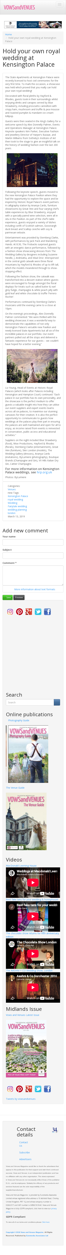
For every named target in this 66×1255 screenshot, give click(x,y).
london (11, 513)
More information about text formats (34, 589)
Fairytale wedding (17, 506)
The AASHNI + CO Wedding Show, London (29, 970)
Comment (10, 563)
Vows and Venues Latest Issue (22, 1015)
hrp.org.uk (44, 472)
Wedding (12, 502)
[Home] (21, 7)
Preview (19, 597)
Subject (7, 549)
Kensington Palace (18, 496)
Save (8, 597)
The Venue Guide (15, 787)
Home (8, 34)
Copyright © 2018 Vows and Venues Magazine (24, 1232)
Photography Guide (16, 720)
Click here (46, 1222)
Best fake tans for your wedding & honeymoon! (32, 899)
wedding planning (17, 509)
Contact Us (23, 1144)
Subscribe (23, 1152)
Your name (9, 536)
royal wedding (15, 499)
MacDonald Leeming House (21, 865)
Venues (12, 489)
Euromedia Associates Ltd (37, 1236)
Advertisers (23, 1159)
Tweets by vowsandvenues (21, 1098)
